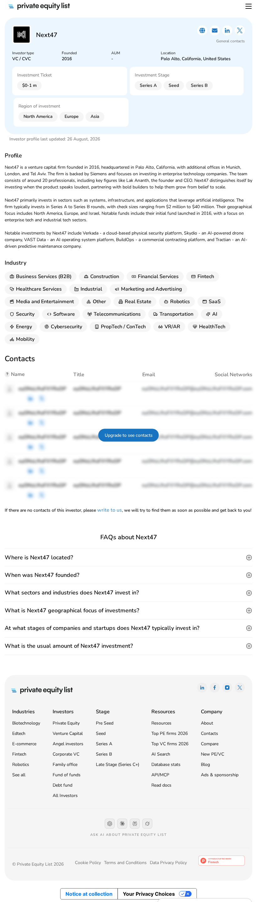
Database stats (166, 764)
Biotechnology (26, 723)
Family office (65, 764)
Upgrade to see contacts (129, 435)
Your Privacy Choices (149, 894)
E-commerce (24, 744)
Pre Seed (104, 723)
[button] (128, 557)
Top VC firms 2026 (169, 744)
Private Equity (66, 723)
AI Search (160, 754)
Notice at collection (89, 894)
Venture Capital (68, 733)
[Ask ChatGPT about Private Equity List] (110, 824)
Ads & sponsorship (220, 775)
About (207, 723)
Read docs (161, 785)
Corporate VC (66, 754)
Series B (104, 754)
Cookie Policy (88, 863)
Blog (205, 764)
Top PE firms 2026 (169, 733)
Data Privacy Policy (168, 863)
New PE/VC (212, 754)
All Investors (65, 796)
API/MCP (160, 775)
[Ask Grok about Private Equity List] (147, 824)
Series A (104, 744)
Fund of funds (67, 775)
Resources (161, 723)
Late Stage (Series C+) (117, 764)
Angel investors (68, 744)
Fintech (19, 754)
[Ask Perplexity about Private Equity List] (135, 824)
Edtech (18, 733)
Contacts (209, 733)
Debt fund (62, 785)
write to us (109, 510)
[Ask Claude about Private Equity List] (122, 824)
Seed (101, 733)
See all (18, 775)
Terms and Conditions (125, 863)
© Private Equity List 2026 (38, 864)
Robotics (20, 764)
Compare (209, 744)
